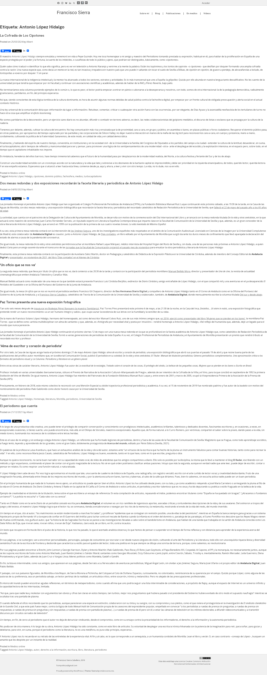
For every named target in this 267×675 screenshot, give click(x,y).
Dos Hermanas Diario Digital (131, 291)
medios (79, 176)
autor (36, 649)
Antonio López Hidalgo (24, 56)
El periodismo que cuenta (18, 406)
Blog (157, 13)
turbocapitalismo (93, 176)
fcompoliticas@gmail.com (66, 665)
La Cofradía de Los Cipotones (22, 35)
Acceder (206, 3)
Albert (29, 41)
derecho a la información (53, 649)
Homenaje (39, 398)
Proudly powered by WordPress (69, 671)
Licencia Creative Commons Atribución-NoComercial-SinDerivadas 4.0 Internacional (192, 662)
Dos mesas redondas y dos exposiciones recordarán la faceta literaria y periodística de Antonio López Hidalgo (81, 183)
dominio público (53, 176)
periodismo (72, 398)
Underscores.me (107, 671)
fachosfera (68, 176)
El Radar (237, 460)
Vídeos (207, 13)
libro (80, 649)
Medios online (17, 173)
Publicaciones (173, 13)
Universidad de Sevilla (90, 398)
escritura (72, 649)
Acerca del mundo (117, 443)
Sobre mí (144, 13)
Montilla (60, 398)
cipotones (39, 176)
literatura (50, 398)
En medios (192, 13)
